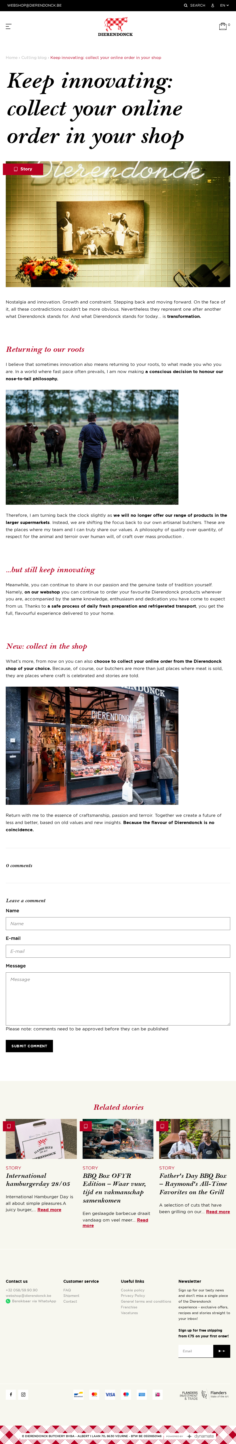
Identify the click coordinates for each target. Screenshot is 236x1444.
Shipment (71, 1295)
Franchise (129, 1307)
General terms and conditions (146, 1301)
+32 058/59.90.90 (22, 1290)
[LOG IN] (212, 5)
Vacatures (129, 1313)
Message (16, 965)
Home (12, 57)
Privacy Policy (133, 1295)
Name (12, 910)
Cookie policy (132, 1290)
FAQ (67, 1290)
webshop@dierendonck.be (34, 5)
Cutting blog (34, 57)
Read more (49, 1209)
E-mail (13, 938)
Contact (70, 1301)
